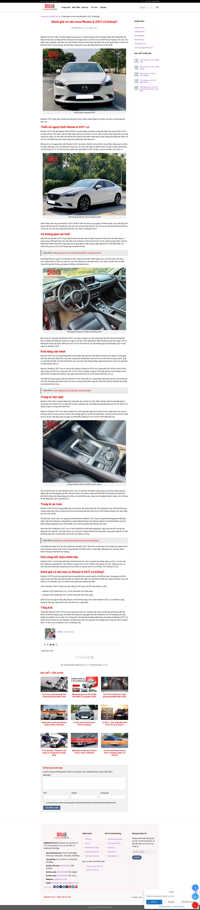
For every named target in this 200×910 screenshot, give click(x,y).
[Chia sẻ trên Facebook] (77, 657)
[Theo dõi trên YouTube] (76, 886)
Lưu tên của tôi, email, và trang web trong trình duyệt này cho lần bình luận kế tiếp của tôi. (81, 803)
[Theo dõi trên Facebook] (54, 886)
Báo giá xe (111, 848)
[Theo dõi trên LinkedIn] (73, 886)
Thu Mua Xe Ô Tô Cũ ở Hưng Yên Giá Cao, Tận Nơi (149, 89)
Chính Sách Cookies (165, 906)
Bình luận (47, 775)
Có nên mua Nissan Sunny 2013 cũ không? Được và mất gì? (115, 752)
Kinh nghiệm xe (113, 856)
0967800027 (62, 876)
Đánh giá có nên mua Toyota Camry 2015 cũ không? (84, 751)
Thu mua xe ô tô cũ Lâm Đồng (148, 74)
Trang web (104, 793)
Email (74, 793)
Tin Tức (94, 7)
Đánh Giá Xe (55, 16)
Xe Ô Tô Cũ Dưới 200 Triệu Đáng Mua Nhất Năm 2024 (114, 695)
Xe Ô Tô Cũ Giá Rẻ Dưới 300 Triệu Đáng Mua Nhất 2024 (54, 695)
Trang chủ (45, 16)
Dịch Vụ (85, 7)
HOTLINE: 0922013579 (152, 1)
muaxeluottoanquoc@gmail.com (65, 883)
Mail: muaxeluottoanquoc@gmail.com (51, 1)
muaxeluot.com (60, 879)
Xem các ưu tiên (188, 902)
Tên (45, 793)
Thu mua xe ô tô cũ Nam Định (148, 81)
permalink (104, 665)
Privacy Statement (178, 906)
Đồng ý (154, 902)
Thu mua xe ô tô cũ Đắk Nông (149, 68)
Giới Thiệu (76, 7)
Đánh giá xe (112, 852)
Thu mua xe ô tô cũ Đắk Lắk (149, 61)
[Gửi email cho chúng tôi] (66, 886)
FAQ (142, 1)
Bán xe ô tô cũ (92, 870)
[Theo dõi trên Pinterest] (70, 886)
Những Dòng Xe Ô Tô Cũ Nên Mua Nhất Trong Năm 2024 (84, 695)
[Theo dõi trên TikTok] (60, 886)
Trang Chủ (65, 7)
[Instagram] (48, 645)
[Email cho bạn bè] (84, 657)
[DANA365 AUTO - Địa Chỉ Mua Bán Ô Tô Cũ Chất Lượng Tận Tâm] (49, 7)
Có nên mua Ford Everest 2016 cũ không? (84, 723)
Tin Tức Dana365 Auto (143, 48)
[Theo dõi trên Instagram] (57, 886)
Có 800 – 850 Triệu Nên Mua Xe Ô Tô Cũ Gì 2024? (114, 723)
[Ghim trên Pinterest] (88, 657)
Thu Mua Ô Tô (140, 44)
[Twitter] (56, 645)
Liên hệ (103, 7)
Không (171, 902)
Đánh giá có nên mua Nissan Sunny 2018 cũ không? (54, 723)
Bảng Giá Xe (139, 28)
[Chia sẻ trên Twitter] (80, 657)
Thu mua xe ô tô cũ (94, 866)
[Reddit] (51, 645)
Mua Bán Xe (139, 40)
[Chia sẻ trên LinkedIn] (92, 657)
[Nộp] (157, 7)
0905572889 (62, 872)
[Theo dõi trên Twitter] (63, 886)
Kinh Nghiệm (139, 36)
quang (94, 28)
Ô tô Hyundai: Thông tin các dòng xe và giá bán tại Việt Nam (54, 752)
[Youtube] (53, 645)
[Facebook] (45, 645)
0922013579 (65, 866)
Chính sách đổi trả (114, 843)
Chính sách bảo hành (115, 839)
